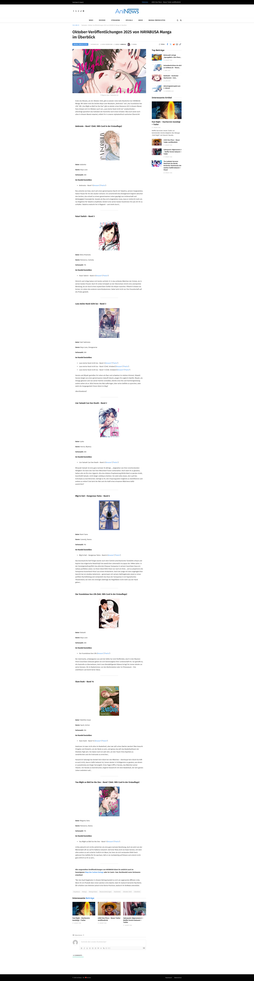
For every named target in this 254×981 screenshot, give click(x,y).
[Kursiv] (84, 948)
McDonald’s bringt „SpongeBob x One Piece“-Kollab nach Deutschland (172, 56)
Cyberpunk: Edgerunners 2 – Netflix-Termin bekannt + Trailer (133, 920)
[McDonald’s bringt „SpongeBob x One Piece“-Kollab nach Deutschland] (157, 57)
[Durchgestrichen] (90, 948)
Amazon (96, 185)
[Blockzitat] (98, 948)
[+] (109, 948)
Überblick (137, 892)
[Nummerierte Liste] (92, 948)
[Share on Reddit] (173, 44)
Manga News (93, 892)
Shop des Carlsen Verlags (94, 872)
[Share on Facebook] (167, 44)
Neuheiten (117, 892)
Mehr (140, 20)
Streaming (115, 20)
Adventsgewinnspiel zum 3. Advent (172, 87)
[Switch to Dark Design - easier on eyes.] (177, 20)
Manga (84, 892)
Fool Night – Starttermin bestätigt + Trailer (81, 919)
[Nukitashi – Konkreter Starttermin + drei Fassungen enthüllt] (157, 78)
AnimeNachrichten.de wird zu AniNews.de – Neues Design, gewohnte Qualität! (172, 67)
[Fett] (81, 948)
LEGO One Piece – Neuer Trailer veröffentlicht (166, 2)
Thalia (102, 185)
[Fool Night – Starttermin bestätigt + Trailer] (83, 908)
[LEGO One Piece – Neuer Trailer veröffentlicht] (109, 908)
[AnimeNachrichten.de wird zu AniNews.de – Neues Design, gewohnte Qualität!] (157, 67)
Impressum (168, 977)
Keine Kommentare (107, 44)
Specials (129, 20)
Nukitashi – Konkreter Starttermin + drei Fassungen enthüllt (171, 77)
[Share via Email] (176, 44)
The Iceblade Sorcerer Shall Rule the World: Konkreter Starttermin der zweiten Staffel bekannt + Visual (172, 166)
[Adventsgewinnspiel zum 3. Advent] (157, 88)
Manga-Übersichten (157, 20)
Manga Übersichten (80, 44)
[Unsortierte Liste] (95, 948)
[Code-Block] (101, 948)
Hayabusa (76, 892)
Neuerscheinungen (106, 892)
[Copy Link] (180, 44)
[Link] (103, 948)
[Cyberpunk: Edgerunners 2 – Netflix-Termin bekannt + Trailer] (134, 908)
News (91, 20)
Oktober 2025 (127, 892)
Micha (135, 44)
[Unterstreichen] (87, 948)
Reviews (102, 20)
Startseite (84, 25)
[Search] (181, 20)
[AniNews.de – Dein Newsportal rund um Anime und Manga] (127, 11)
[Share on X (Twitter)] (170, 44)
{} (106, 948)
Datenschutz (178, 977)
